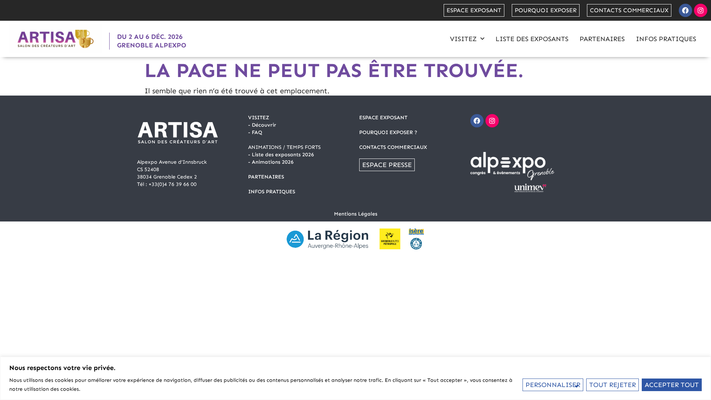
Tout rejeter (612, 385)
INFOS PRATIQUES (271, 192)
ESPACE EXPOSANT (383, 117)
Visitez (463, 39)
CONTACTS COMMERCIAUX (393, 147)
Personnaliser (552, 385)
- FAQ (255, 132)
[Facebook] (685, 10)
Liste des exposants (531, 39)
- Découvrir (262, 125)
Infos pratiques (666, 39)
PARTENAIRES (266, 177)
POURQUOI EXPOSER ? (388, 132)
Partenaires (602, 39)
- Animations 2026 (271, 162)
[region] (355, 378)
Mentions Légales (355, 214)
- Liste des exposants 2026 (281, 154)
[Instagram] (700, 10)
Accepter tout (672, 385)
